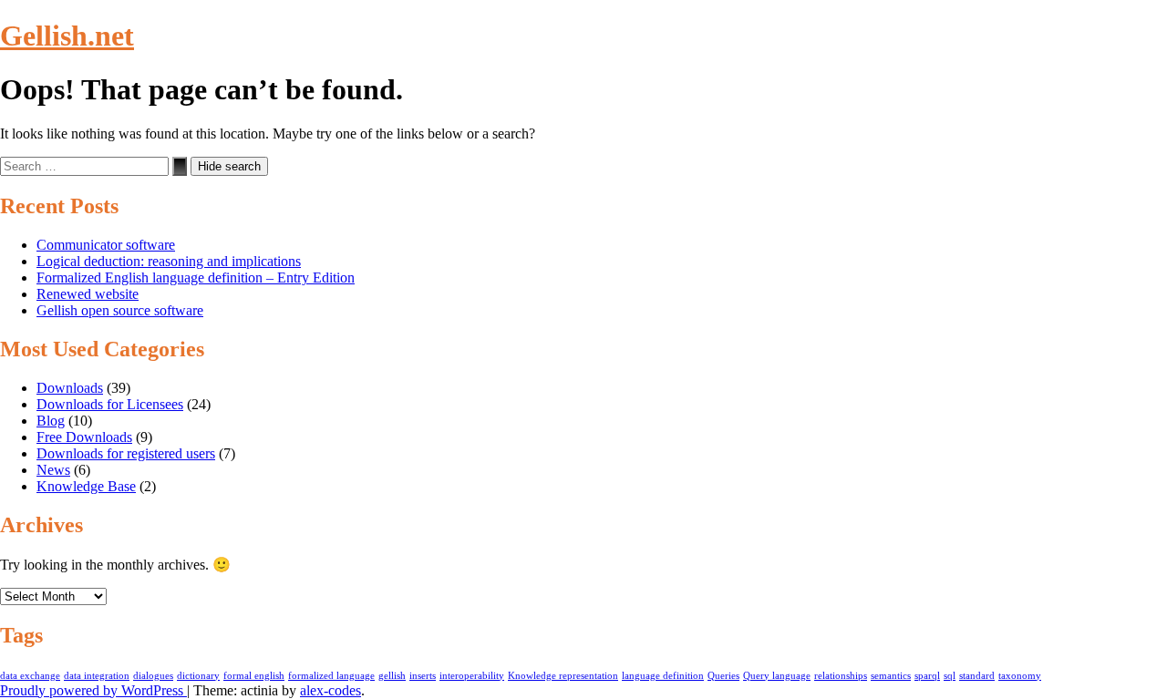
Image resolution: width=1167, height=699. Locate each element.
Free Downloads (84, 437)
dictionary (198, 676)
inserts (422, 676)
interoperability (471, 676)
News (53, 470)
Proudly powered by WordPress (93, 690)
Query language (777, 676)
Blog (50, 420)
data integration (96, 676)
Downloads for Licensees (109, 404)
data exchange (30, 676)
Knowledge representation (563, 676)
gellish (392, 676)
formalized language (331, 676)
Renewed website (87, 294)
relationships (840, 676)
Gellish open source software (119, 310)
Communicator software (105, 244)
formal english (253, 676)
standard (977, 676)
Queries (723, 676)
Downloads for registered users (125, 453)
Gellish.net (67, 35)
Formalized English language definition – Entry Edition (195, 277)
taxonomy (1019, 676)
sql (949, 676)
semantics (891, 676)
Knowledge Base (86, 486)
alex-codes (330, 690)
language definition (663, 676)
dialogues (153, 676)
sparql (927, 676)
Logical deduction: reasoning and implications (168, 261)
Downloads (69, 388)
